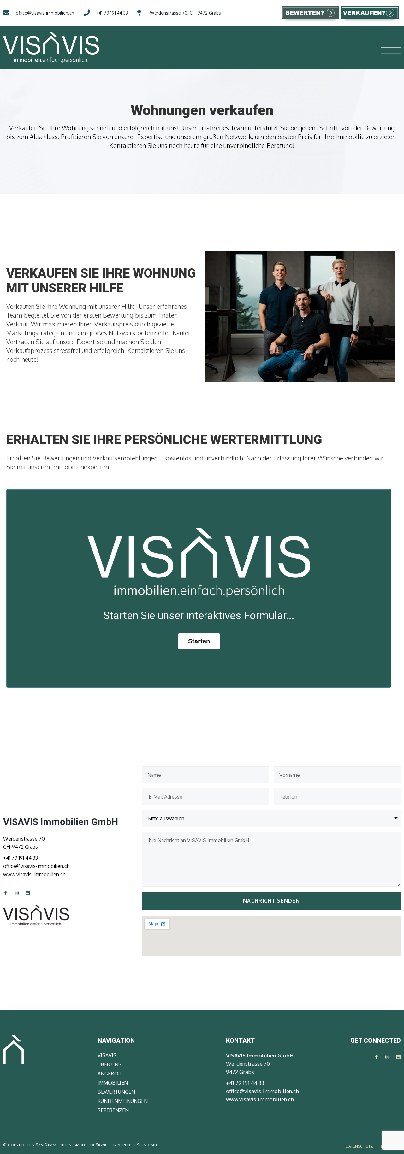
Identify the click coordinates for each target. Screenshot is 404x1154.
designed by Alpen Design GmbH (125, 1145)
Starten (199, 641)
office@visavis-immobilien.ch (36, 866)
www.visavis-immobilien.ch (34, 874)
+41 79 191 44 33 (20, 858)
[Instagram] (16, 893)
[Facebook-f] (5, 893)
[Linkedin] (27, 893)
